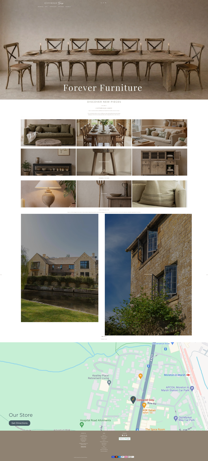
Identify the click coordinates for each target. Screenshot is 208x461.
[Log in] (103, 2)
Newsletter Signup (104, 436)
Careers (104, 440)
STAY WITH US (68, 6)
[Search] (101, 2)
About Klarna (104, 444)
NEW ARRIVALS (40, 6)
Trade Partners (104, 443)
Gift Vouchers (104, 438)
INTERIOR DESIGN (53, 6)
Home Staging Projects (75, 212)
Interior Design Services (104, 441)
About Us (104, 435)
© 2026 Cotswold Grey (77, 457)
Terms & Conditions (104, 451)
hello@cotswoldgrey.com (83, 443)
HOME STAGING (61, 6)
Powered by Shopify (84, 457)
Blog (104, 446)
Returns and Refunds (104, 449)
